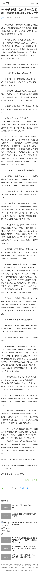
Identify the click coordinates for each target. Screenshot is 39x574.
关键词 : (4, 459)
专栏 (3, 17)
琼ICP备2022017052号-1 (25, 570)
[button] (31, 3)
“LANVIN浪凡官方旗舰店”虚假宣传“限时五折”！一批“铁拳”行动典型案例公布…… (24, 540)
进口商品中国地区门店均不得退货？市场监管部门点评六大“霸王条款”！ (24, 548)
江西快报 (5, 3)
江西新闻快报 (23, 488)
